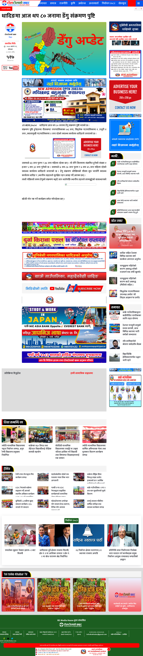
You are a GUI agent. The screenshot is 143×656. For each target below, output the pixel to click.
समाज (53, 3)
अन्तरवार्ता (94, 3)
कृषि (73, 3)
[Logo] (16, 3)
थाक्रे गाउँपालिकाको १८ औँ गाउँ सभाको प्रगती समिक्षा (18, 607)
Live (131, 3)
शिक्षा (10, 37)
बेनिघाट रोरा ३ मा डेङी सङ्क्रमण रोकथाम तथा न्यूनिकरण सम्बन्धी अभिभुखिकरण (125, 236)
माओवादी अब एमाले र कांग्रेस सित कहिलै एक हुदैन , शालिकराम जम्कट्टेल (125, 606)
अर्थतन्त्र (82, 3)
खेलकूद (122, 3)
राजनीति (63, 3)
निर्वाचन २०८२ (108, 3)
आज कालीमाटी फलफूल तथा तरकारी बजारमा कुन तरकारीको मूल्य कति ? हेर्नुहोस (89, 606)
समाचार (43, 3)
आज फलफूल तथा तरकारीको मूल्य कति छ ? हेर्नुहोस (53, 607)
